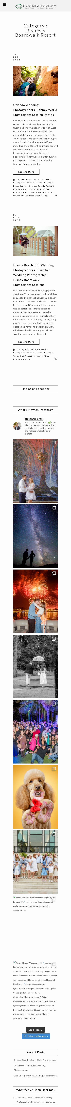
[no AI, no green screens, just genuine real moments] (35, 536)
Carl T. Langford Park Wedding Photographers (35, 1075)
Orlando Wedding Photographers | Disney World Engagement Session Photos (35, 109)
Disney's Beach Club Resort (31, 350)
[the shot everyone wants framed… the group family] (35, 862)
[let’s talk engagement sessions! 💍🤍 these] (35, 471)
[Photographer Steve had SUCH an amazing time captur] (35, 666)
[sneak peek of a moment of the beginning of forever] (35, 927)
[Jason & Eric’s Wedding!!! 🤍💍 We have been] (35, 992)
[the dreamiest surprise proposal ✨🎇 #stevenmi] (35, 601)
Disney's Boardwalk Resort (27, 183)
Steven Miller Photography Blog (30, 195)
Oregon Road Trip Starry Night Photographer (35, 1060)
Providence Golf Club (42, 192)
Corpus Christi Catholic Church (33, 180)
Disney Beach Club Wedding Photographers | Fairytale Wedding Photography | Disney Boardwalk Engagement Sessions (33, 274)
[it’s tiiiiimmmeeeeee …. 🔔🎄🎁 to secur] (35, 732)
